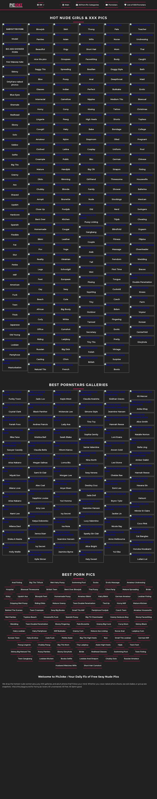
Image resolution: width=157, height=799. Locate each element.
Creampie (40, 159)
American (15, 285)
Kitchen (66, 219)
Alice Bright (91, 546)
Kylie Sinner (40, 559)
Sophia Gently (91, 434)
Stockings (117, 199)
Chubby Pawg (44, 645)
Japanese (15, 325)
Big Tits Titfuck (36, 583)
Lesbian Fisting (144, 596)
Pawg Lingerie (24, 645)
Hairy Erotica (32, 638)
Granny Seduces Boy (119, 617)
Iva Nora (66, 526)
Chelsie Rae (117, 475)
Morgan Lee (66, 475)
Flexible (15, 235)
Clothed (40, 149)
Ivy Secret (40, 546)
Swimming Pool (79, 583)
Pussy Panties (44, 652)
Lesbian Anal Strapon (89, 659)
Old (91, 209)
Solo (15, 135)
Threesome (117, 179)
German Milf (143, 638)
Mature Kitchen (140, 603)
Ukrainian (65, 259)
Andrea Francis (40, 424)
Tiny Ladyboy (82, 645)
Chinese (142, 159)
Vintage (117, 349)
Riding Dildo (40, 603)
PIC (16, 5)
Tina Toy (91, 422)
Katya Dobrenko (40, 521)
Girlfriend (91, 179)
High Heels (91, 119)
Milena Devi (15, 526)
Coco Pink (142, 523)
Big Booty (66, 309)
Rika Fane (15, 437)
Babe (91, 129)
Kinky (8, 596)
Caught (142, 59)
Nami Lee (15, 513)
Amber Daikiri (142, 460)
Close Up (40, 209)
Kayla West (65, 399)
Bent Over (40, 219)
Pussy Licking (91, 222)
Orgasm (142, 229)
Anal (91, 79)
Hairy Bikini (103, 596)
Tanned (91, 322)
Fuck (14, 295)
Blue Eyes (15, 95)
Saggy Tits (40, 69)
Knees (142, 292)
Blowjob (40, 29)
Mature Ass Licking (99, 631)
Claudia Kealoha (91, 399)
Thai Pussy (93, 589)
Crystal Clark (15, 412)
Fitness (116, 239)
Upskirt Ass (23, 596)
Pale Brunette (83, 624)
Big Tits (15, 165)
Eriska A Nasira (15, 539)
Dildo (40, 179)
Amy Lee (40, 508)
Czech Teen (121, 610)
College (142, 129)
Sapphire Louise (40, 498)
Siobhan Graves (116, 399)
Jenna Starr (40, 533)
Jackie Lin (117, 513)
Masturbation (14, 367)
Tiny (91, 302)
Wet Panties (10, 617)
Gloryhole (142, 342)
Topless (142, 119)
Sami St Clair (40, 473)
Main (67, 5)
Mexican (142, 199)
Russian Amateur (131, 659)
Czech (117, 299)
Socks (95, 583)
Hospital (9, 589)
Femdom (116, 259)
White (66, 319)
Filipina (142, 239)
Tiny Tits (91, 342)
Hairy (65, 129)
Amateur (40, 139)
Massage (116, 249)
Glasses (40, 89)
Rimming (65, 179)
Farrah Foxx (15, 424)
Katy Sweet (91, 559)
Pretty (117, 339)
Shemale (14, 105)
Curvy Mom (123, 624)
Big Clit (91, 169)
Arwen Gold (117, 450)
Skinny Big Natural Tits (21, 652)
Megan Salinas (40, 462)
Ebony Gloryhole (65, 652)
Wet (91, 272)
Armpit (40, 199)
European (66, 279)
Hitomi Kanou (66, 450)
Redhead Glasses (99, 652)
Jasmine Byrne (65, 552)
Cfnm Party (110, 589)
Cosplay (91, 149)
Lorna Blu (66, 462)
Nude (91, 199)
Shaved (15, 195)
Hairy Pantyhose (39, 631)
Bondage (116, 129)
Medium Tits (116, 99)
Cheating (142, 219)
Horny (40, 109)
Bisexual (142, 99)
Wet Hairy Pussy (57, 583)
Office (40, 329)
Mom (116, 49)
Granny (14, 175)
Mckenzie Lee (66, 412)
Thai (142, 49)
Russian (40, 349)
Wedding (142, 259)
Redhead (14, 115)
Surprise (117, 359)
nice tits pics (40, 59)
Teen (14, 305)
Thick (15, 315)
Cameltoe (66, 99)
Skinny (15, 72)
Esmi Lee (116, 488)
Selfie (15, 155)
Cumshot (65, 329)
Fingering (116, 319)
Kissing (91, 109)
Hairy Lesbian (19, 631)
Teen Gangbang (25, 659)
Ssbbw (14, 145)
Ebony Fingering (62, 624)
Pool (142, 149)
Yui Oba (116, 552)
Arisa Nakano (14, 462)
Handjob (66, 169)
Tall (91, 262)
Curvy (66, 109)
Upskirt (14, 205)
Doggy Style (117, 69)
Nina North (91, 460)
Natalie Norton (142, 434)
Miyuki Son (15, 475)
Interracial (40, 99)
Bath (142, 69)
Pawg (66, 119)
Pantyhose (15, 355)
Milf (15, 275)
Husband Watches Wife (66, 666)
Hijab (120, 645)
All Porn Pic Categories (89, 5)
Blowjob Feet (41, 596)
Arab (91, 252)
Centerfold (142, 332)
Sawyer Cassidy (15, 450)
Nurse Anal (120, 631)
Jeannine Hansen (65, 539)
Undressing (142, 39)
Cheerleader (142, 249)
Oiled (116, 139)
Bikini (40, 239)
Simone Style (91, 412)
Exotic (117, 329)
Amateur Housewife (143, 610)
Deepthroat (117, 79)
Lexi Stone (116, 462)
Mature (40, 169)
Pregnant (142, 139)
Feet (40, 279)
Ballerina (142, 189)
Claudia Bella (40, 450)
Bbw (40, 79)
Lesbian (15, 345)
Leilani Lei (142, 559)
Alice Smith (142, 422)
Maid (142, 79)
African (40, 309)
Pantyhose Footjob (100, 610)
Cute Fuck (49, 638)
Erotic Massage (113, 583)
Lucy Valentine (91, 521)
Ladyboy (66, 339)
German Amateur (123, 596)
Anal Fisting (17, 583)
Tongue (117, 279)
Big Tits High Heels (88, 638)
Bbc (91, 159)
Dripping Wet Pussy (18, 603)
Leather (66, 239)
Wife (91, 39)
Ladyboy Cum (138, 631)
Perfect (91, 89)
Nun (106, 638)
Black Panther (40, 412)
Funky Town (15, 399)
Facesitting (91, 59)
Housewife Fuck (51, 617)
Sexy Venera (91, 473)
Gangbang (91, 232)
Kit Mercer (142, 396)
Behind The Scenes (13, 610)
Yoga (65, 249)
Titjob (117, 219)
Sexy (65, 289)
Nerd (116, 209)
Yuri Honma (66, 501)
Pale (116, 29)
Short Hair (91, 49)
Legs (40, 269)
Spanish (15, 225)
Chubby (40, 189)
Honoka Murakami (142, 549)
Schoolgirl (66, 269)
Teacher (142, 29)
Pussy (66, 79)
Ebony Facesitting (144, 617)
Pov (40, 249)
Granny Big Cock (104, 624)
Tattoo (116, 109)
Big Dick (66, 349)
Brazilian (91, 69)
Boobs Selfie (66, 659)
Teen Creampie (37, 610)
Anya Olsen (65, 488)
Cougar (65, 229)
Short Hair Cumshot (92, 666)
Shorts (116, 119)
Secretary (91, 332)
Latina (66, 149)
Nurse (117, 39)
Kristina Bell (40, 437)
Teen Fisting (140, 652)
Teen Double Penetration (84, 603)
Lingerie (40, 119)
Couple (91, 242)
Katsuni (142, 498)
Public (66, 159)
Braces (142, 269)
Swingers (142, 209)
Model (15, 39)
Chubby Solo (111, 659)
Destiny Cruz (91, 485)
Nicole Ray (117, 526)
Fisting (142, 169)
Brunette (65, 199)
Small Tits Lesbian (123, 638)
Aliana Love (15, 488)
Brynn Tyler (116, 501)
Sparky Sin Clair (91, 533)
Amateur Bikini (84, 596)
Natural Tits (40, 369)
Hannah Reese (116, 424)
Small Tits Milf (78, 610)
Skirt (66, 29)
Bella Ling (142, 447)
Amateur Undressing (136, 583)
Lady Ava (65, 424)
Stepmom (91, 139)
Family (91, 189)
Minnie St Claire (142, 511)
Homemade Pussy (62, 596)
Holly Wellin (15, 552)
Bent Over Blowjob (73, 589)
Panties (40, 39)
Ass (15, 185)
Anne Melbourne (116, 539)
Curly (40, 319)
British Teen (51, 589)
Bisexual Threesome (30, 589)
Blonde (65, 189)
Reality (40, 259)
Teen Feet (134, 645)
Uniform (117, 149)
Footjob (66, 209)
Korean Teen (13, 638)
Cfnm (66, 359)
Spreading (66, 69)
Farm (142, 302)
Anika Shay (142, 409)
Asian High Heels (103, 645)
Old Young (15, 335)
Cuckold (117, 289)
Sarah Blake (66, 437)
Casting (40, 359)
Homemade (40, 229)
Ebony (15, 125)
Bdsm (117, 309)
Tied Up (106, 603)
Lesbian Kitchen (46, 659)
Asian (65, 39)
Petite (15, 265)
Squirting (91, 292)
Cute (65, 299)
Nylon (66, 139)
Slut (15, 255)
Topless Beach (30, 617)
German (117, 159)
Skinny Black (141, 624)
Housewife (142, 179)
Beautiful (40, 49)
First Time (117, 269)
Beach (40, 299)
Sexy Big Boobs (58, 610)
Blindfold (116, 229)
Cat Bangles (142, 536)
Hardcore (15, 215)
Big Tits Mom (63, 645)
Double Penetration (142, 282)
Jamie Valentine (91, 447)
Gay (40, 289)
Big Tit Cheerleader (94, 617)
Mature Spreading (131, 589)
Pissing (91, 282)
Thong (91, 29)
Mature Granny (59, 603)
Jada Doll (91, 495)
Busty (117, 59)
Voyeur (142, 312)
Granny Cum (78, 631)
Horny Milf (121, 603)
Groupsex (65, 59)
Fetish (91, 352)
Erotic (142, 89)
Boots (117, 369)
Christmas (142, 109)
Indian (66, 89)
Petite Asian (67, 638)
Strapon (117, 169)
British (91, 362)
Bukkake (116, 89)
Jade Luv (40, 399)
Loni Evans (116, 437)
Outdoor (91, 312)
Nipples (91, 99)
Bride (148, 589)
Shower (117, 189)
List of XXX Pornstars (136, 5)
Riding (40, 339)
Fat (14, 245)
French (65, 369)
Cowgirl (40, 129)
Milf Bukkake (59, 631)
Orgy (65, 49)
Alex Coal (40, 485)
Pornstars (113, 5)
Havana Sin (142, 485)
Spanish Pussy (72, 617)
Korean (142, 322)
